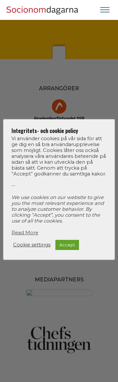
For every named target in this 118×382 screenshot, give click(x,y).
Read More (24, 233)
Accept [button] (67, 244)
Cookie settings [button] (31, 245)
